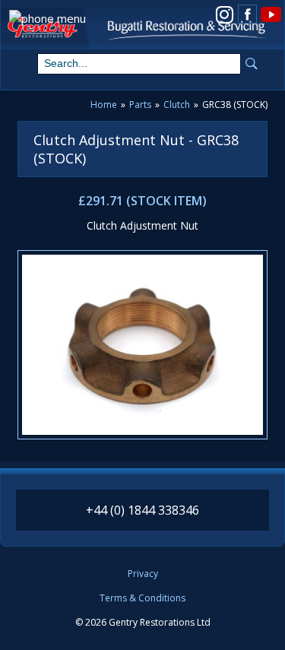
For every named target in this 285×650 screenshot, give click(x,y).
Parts (140, 104)
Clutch (176, 104)
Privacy (143, 574)
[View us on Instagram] (224, 13)
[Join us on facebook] (247, 14)
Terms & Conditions (142, 598)
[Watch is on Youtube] (270, 13)
